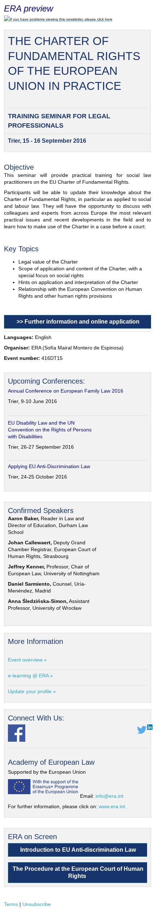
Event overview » (27, 660)
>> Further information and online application (78, 322)
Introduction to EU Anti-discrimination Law (78, 850)
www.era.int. (113, 806)
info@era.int (109, 796)
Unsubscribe (36, 904)
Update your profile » (32, 691)
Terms (11, 904)
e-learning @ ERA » (30, 675)
